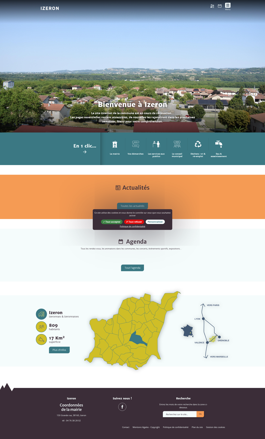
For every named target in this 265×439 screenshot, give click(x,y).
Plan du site (197, 427)
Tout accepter (112, 221)
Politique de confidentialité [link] (132, 226)
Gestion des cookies (215, 427)
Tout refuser (135, 221)
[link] (220, 6)
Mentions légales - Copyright (146, 427)
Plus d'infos (59, 350)
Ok (200, 414)
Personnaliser (155, 221)
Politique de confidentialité (175, 427)
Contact (125, 427)
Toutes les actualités (132, 206)
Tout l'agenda (132, 267)
